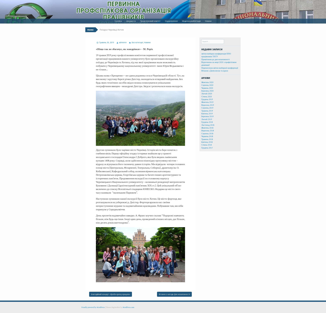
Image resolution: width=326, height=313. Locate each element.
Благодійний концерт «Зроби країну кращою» (110, 294)
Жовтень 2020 (207, 82)
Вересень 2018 (207, 131)
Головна (118, 21)
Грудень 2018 (207, 122)
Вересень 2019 (207, 105)
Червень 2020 (207, 88)
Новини (208, 21)
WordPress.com (128, 307)
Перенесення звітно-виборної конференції (219, 68)
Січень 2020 (206, 96)
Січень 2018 (206, 145)
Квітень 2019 (207, 114)
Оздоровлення (171, 21)
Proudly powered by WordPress (93, 307)
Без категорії (137, 42)
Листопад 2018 (207, 125)
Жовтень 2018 (207, 128)
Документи (131, 21)
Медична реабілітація (191, 21)
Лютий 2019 (206, 119)
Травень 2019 (207, 111)
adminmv (123, 42)
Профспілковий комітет (150, 21)
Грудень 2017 (207, 148)
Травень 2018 (207, 139)
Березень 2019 (207, 116)
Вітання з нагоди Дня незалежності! (174, 294)
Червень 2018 (207, 136)
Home (90, 29)
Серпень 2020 (207, 85)
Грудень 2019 (207, 99)
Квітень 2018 (207, 142)
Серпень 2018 (207, 133)
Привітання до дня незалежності (215, 59)
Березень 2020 (207, 91)
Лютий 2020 (206, 94)
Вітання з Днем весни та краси (214, 71)
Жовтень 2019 (207, 102)
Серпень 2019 (207, 108)
